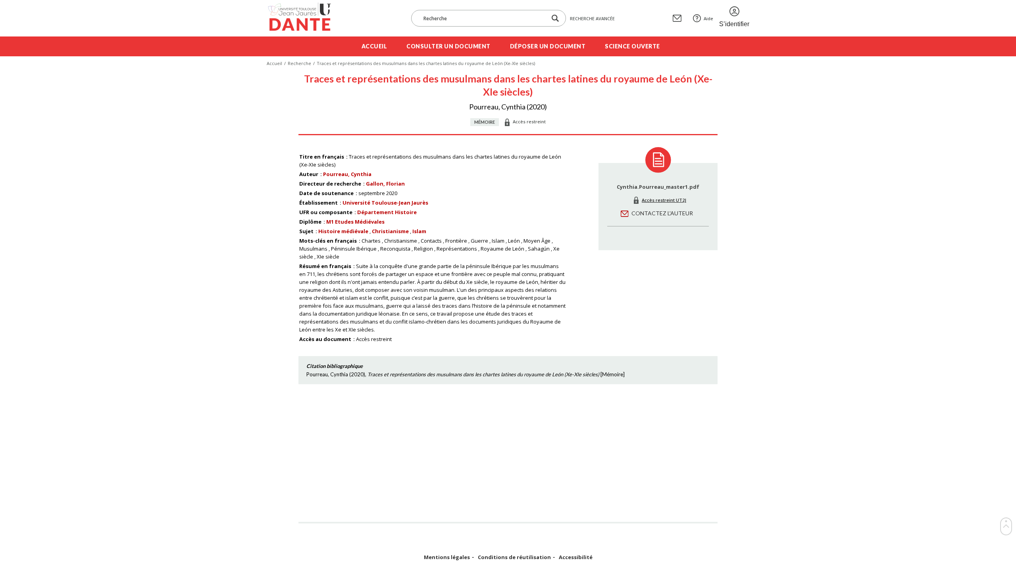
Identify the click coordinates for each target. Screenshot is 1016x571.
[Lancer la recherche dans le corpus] (555, 18)
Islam (419, 231)
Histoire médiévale (343, 231)
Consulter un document (448, 46)
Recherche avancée (592, 18)
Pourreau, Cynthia (347, 174)
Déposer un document (548, 46)
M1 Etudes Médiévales (355, 221)
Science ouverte (632, 46)
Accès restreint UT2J (664, 200)
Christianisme (390, 231)
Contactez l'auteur (662, 213)
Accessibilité (576, 557)
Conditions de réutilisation (514, 557)
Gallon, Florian (385, 183)
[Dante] (305, 18)
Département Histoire (387, 212)
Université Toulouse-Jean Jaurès (385, 202)
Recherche (299, 63)
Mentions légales (447, 557)
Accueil (374, 46)
